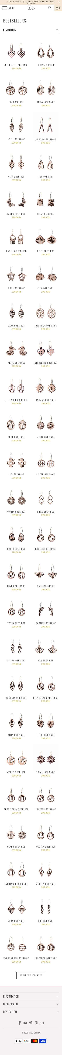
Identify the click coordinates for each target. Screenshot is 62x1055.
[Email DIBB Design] (42, 1023)
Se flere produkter (31, 975)
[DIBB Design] (31, 8)
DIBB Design (34, 1033)
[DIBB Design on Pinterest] (30, 1023)
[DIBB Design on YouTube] (25, 1023)
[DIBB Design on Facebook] (19, 1023)
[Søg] (51, 8)
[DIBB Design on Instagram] (36, 1023)
